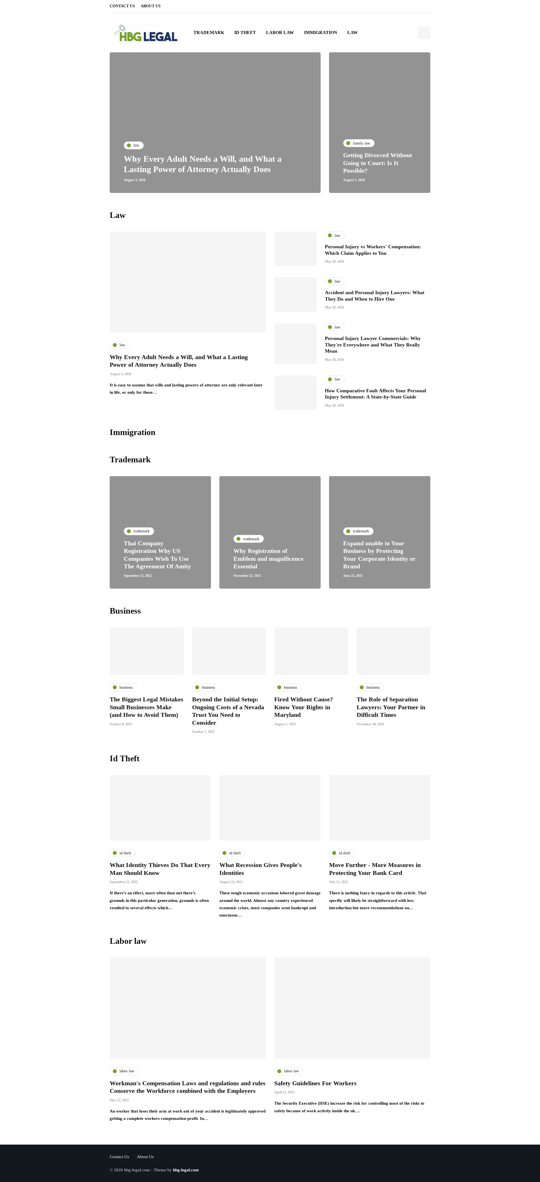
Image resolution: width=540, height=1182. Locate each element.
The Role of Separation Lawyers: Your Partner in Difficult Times (391, 707)
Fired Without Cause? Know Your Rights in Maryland (303, 707)
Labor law (280, 32)
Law (352, 32)
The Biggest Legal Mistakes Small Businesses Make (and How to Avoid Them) (146, 707)
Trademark (209, 32)
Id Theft (245, 32)
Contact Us (122, 6)
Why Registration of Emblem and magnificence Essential (268, 558)
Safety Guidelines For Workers (315, 1083)
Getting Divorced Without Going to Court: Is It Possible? (377, 163)
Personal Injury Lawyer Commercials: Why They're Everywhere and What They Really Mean (373, 345)
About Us (151, 6)
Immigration (320, 32)
